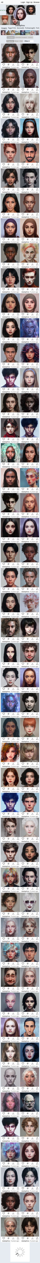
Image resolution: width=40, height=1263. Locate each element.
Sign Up (29, 2)
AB (2, 2)
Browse (36, 2)
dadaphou (6, 67)
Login (23, 2)
